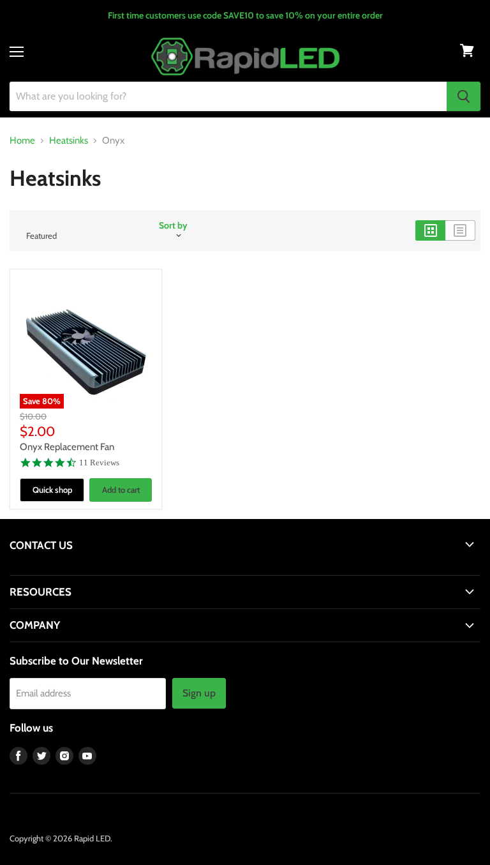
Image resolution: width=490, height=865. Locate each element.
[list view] (460, 230)
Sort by (173, 225)
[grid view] (430, 230)
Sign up (199, 693)
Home (22, 140)
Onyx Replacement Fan (67, 447)
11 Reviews (99, 462)
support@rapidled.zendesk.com (69, 569)
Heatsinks (68, 140)
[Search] (463, 96)
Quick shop (52, 490)
